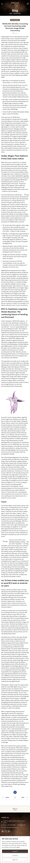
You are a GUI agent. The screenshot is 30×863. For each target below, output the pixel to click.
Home (10, 13)
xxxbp (14, 425)
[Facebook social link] (15, 792)
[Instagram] (5, 831)
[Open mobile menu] (2, 3)
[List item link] (15, 825)
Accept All (15, 851)
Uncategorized (17, 13)
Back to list (15, 797)
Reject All (15, 859)
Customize (15, 855)
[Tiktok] (8, 831)
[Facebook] (2, 831)
